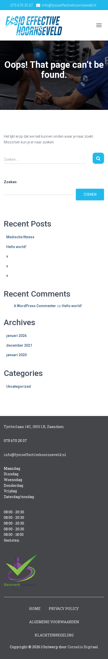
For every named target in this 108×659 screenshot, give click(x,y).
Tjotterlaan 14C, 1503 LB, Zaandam (34, 426)
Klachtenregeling (54, 635)
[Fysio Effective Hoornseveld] (35, 25)
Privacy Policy (64, 608)
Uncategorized (18, 386)
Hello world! (16, 247)
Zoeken (10, 182)
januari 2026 (16, 336)
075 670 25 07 (22, 5)
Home (34, 608)
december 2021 (19, 345)
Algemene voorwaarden (54, 621)
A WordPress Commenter (35, 306)
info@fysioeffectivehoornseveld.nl (69, 5)
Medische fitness (20, 237)
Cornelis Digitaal (83, 646)
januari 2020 (16, 355)
